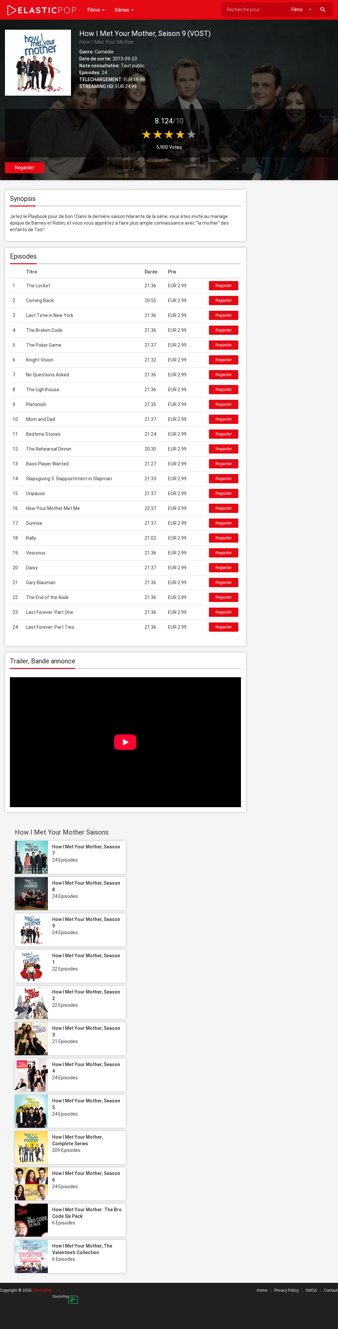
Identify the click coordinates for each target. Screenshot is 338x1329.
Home (262, 1290)
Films (94, 10)
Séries (122, 10)
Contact (331, 1290)
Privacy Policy (286, 1290)
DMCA (311, 1290)
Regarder (24, 168)
